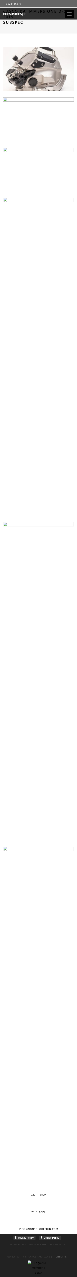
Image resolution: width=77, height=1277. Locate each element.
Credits (61, 1256)
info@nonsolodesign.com (38, 1229)
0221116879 (38, 1194)
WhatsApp (38, 1211)
